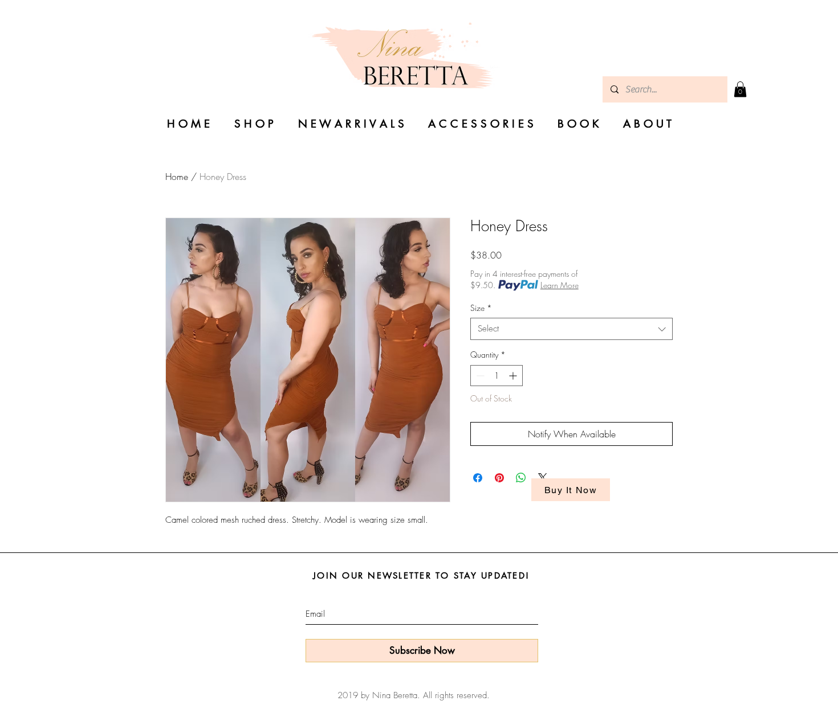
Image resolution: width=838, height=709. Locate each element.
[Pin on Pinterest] (499, 478)
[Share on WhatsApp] (521, 478)
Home (176, 176)
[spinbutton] (496, 376)
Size (481, 307)
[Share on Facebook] (478, 478)
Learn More (559, 285)
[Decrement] (479, 376)
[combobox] (571, 329)
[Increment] (514, 376)
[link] (740, 89)
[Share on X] (543, 478)
